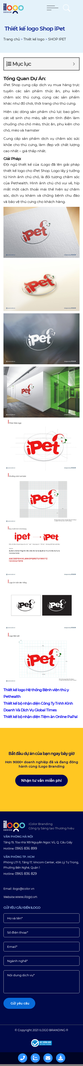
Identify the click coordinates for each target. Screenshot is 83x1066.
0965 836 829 (26, 874)
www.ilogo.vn (26, 897)
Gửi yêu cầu (51, 1057)
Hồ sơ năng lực (63, 1057)
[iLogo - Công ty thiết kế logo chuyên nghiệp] (13, 12)
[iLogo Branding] (14, 826)
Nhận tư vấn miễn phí (41, 780)
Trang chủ (11, 39)
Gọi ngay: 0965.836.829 (25, 1057)
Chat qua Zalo (38, 1057)
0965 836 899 (26, 848)
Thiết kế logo (34, 39)
